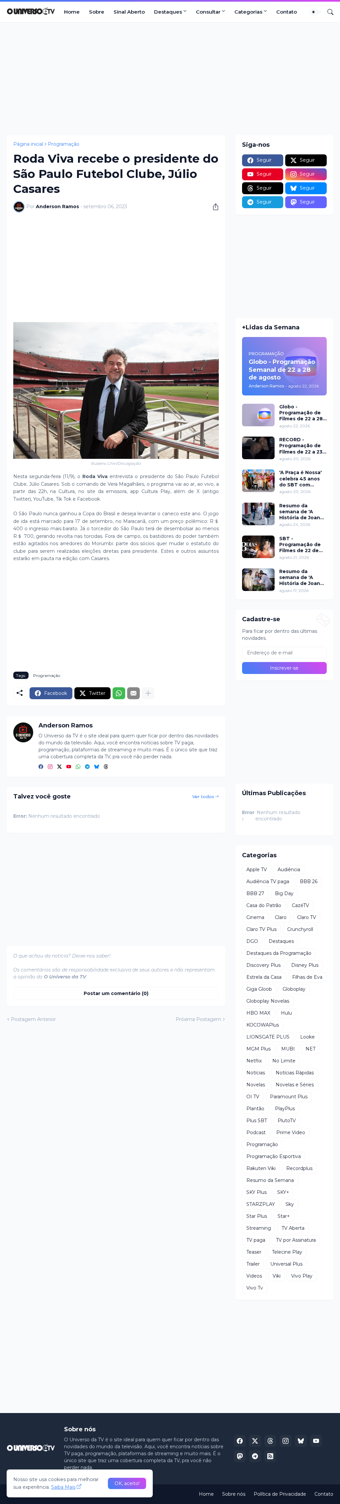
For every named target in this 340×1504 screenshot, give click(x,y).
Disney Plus (304, 965)
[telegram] (87, 767)
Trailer (253, 1264)
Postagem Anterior (33, 1019)
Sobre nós (233, 1494)
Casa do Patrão (263, 905)
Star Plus (256, 1216)
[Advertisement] (170, 78)
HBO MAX (258, 1013)
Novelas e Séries (295, 1085)
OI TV (252, 1097)
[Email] (133, 693)
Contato (286, 12)
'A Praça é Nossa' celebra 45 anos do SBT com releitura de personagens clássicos (300, 478)
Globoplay (294, 989)
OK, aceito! (127, 1483)
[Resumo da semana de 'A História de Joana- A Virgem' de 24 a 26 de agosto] (258, 514)
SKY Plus (256, 1192)
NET (310, 1049)
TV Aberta (293, 1228)
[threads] (106, 767)
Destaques (168, 12)
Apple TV (256, 870)
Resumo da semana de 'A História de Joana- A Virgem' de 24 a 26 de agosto (302, 512)
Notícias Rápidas (295, 1073)
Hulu (286, 1013)
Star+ (284, 1216)
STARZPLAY (260, 1204)
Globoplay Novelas (267, 1001)
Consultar (208, 12)
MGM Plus (258, 1049)
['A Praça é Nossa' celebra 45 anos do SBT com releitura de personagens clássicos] (258, 480)
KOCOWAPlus (262, 1025)
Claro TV (306, 917)
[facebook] (41, 767)
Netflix (254, 1061)
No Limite (284, 1061)
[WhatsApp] (119, 693)
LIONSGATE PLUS (268, 1037)
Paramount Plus (288, 1097)
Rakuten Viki (261, 1168)
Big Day (284, 893)
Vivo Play (301, 1276)
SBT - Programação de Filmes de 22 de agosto (300, 545)
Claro (281, 917)
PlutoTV (287, 1121)
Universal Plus (286, 1264)
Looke (307, 1037)
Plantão (255, 1109)
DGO (252, 941)
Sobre (96, 12)
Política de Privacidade (280, 1494)
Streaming (258, 1228)
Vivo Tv (254, 1288)
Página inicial (28, 144)
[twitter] (59, 767)
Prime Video (290, 1132)
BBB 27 (255, 893)
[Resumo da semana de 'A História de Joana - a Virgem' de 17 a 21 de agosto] (258, 579)
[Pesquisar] (327, 12)
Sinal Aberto (129, 12)
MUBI (288, 1049)
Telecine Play (287, 1252)
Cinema (255, 917)
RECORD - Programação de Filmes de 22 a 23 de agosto (300, 446)
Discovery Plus (263, 965)
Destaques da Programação (278, 953)
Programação (63, 144)
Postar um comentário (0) (116, 993)
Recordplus (299, 1168)
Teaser (253, 1252)
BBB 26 (308, 881)
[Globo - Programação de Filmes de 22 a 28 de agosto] (258, 415)
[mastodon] (240, 1456)
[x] (255, 1441)
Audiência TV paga (267, 881)
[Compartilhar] (213, 206)
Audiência (289, 870)
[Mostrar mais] (148, 693)
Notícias (255, 1073)
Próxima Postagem (198, 1019)
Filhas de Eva (307, 977)
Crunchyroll (300, 929)
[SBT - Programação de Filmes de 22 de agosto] (258, 547)
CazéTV (300, 905)
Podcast (256, 1132)
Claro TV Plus (261, 929)
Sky (290, 1204)
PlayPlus (285, 1109)
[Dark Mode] (315, 12)
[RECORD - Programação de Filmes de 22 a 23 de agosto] (258, 448)
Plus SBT (256, 1121)
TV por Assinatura (296, 1240)
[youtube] (68, 767)
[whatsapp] (78, 767)
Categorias (248, 12)
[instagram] (50, 767)
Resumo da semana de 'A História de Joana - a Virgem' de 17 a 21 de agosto (302, 577)
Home (72, 12)
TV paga (255, 1240)
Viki (277, 1276)
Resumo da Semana (270, 1180)
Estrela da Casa (264, 977)
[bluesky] (96, 767)
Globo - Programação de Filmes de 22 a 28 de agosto (301, 413)
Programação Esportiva (273, 1156)
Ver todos (203, 796)
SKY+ (283, 1192)
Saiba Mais (63, 1487)
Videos (254, 1276)
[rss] (270, 1456)
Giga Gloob (259, 989)
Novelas (255, 1085)
